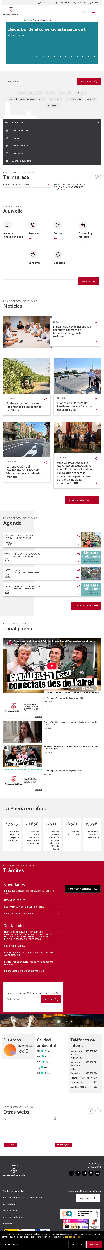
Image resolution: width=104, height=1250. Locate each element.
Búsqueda (86, 81)
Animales (33, 233)
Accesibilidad (9, 1204)
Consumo (34, 262)
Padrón (50, 93)
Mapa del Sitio (10, 1210)
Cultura (58, 233)
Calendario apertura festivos (30, 93)
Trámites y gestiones (80, 889)
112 (96, 1082)
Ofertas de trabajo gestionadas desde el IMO (26, 99)
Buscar (48, 999)
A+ (39, 2)
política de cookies (73, 1237)
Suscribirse (85, 1198)
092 (96, 1086)
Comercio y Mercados (85, 235)
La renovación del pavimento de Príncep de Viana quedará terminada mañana (23, 472)
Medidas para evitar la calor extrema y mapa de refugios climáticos (69, 187)
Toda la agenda (83, 605)
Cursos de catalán (74, 99)
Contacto (7, 1223)
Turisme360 (63, 1145)
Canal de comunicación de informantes (22, 1197)
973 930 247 (91, 1051)
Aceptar (94, 1244)
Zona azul (91, 99)
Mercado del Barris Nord (24, 556)
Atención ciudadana (13, 1217)
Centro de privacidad (13, 1190)
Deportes (59, 262)
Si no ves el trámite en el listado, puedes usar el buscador (32, 993)
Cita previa (81, 93)
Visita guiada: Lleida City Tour (26, 572)
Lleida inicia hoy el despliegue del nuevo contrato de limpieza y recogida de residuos (72, 331)
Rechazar (77, 1244)
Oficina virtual (65, 93)
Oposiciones (55, 99)
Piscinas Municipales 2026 (17, 185)
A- (49, 3)
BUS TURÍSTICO (24, 538)
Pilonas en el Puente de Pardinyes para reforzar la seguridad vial (74, 406)
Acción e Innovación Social (13, 235)
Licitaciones (52, 105)
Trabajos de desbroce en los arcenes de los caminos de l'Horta (23, 406)
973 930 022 (91, 1062)
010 (96, 1077)
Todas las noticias (79, 500)
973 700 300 (91, 1073)
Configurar (11, 1244)
